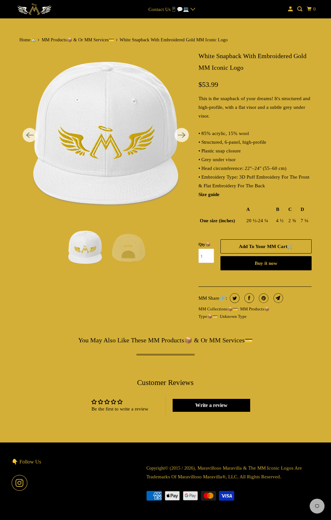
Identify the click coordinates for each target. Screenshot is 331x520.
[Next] (182, 135)
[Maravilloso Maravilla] (35, 9)
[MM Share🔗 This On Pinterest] (263, 298)
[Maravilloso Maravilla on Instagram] (21, 483)
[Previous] (30, 135)
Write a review (211, 405)
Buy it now (266, 263)
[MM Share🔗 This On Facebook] (248, 298)
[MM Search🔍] (300, 9)
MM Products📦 (254, 309)
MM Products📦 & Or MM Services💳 (78, 39)
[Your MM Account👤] (291, 9)
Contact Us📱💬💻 (169, 9)
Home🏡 (27, 39)
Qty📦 (204, 244)
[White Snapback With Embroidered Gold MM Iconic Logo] (105, 135)
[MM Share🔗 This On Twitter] (234, 298)
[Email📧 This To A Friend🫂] (277, 298)
